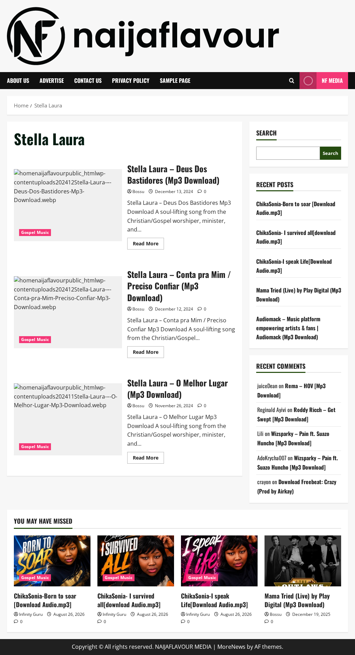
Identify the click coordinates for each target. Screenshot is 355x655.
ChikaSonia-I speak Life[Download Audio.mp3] (214, 600)
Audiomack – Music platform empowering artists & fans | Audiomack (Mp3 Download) (288, 328)
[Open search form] (291, 80)
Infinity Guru (31, 614)
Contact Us (88, 80)
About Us (18, 80)
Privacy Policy (130, 80)
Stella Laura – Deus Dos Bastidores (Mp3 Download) (68, 205)
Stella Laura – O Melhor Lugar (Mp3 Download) (68, 419)
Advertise (52, 80)
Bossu (138, 191)
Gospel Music (35, 232)
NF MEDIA (332, 80)
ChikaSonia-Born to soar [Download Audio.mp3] (45, 600)
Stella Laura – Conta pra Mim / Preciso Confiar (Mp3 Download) (68, 312)
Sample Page (175, 80)
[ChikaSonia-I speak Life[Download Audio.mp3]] (219, 560)
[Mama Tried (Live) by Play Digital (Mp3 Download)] (303, 560)
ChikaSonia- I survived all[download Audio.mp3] (129, 600)
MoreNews (231, 646)
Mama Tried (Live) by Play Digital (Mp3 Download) (297, 600)
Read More (148, 245)
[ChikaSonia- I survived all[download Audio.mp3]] (135, 560)
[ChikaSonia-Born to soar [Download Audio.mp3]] (52, 560)
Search (266, 133)
